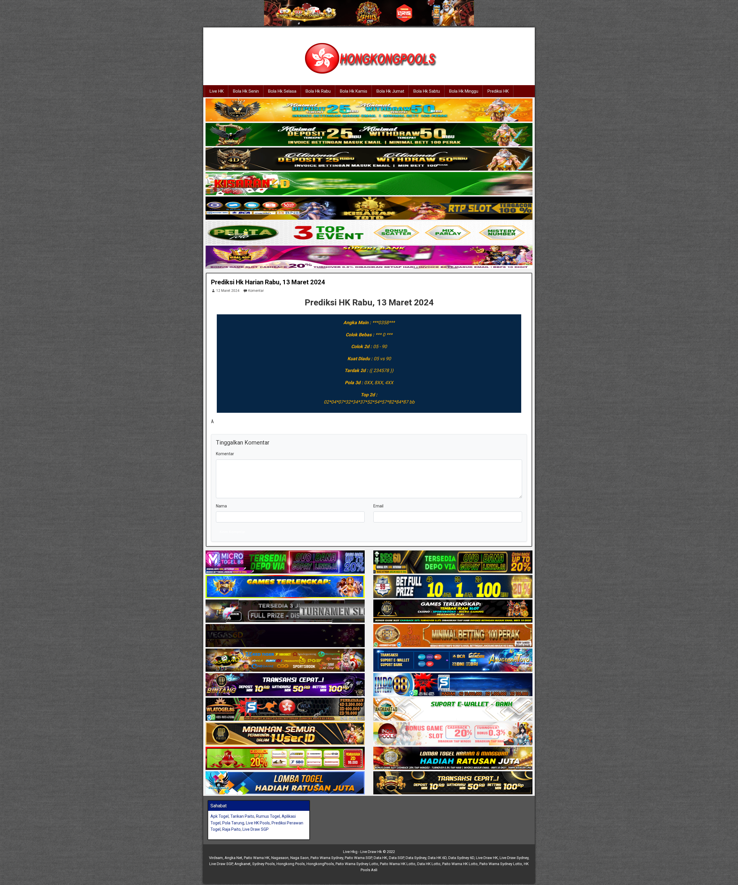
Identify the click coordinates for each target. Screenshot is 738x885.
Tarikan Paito (242, 816)
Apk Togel (219, 816)
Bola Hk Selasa (282, 91)
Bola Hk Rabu (318, 91)
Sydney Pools (263, 864)
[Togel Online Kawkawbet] (285, 611)
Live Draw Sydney (514, 858)
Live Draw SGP (255, 829)
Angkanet (242, 864)
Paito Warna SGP (358, 858)
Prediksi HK (498, 91)
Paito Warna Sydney (326, 858)
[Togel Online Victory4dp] (285, 587)
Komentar (256, 291)
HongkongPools (320, 864)
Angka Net (233, 858)
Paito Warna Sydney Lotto (357, 864)
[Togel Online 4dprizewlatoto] (285, 734)
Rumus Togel (268, 816)
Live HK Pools (258, 823)
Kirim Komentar (232, 532)
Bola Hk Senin (246, 91)
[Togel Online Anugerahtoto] (452, 660)
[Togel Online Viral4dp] (369, 257)
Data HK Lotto (428, 864)
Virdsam (216, 858)
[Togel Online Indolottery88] (452, 685)
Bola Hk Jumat (390, 91)
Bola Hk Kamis (353, 91)
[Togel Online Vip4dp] (452, 611)
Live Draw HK (487, 858)
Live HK (217, 91)
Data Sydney (416, 858)
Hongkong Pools (290, 864)
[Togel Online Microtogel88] (285, 562)
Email (378, 506)
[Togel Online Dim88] (369, 134)
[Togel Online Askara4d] (285, 660)
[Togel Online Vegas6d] (285, 636)
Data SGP (396, 858)
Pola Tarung (233, 823)
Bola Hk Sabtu (426, 91)
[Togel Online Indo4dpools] (285, 783)
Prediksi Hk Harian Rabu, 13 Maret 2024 (268, 282)
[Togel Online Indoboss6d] (452, 562)
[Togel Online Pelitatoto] (369, 233)
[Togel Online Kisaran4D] (369, 184)
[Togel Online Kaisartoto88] (285, 758)
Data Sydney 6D (461, 858)
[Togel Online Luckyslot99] (452, 587)
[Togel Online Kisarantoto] (369, 208)
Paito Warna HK (257, 858)
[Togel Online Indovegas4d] (452, 783)
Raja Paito (231, 829)
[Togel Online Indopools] (452, 734)
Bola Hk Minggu (463, 91)
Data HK (380, 858)
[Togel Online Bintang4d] (285, 685)
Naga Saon (299, 858)
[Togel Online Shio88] (452, 758)
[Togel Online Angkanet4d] (452, 709)
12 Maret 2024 (227, 291)
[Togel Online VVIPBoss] (369, 110)
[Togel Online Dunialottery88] (452, 636)
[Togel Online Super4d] (369, 159)
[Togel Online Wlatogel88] (285, 709)
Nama (221, 506)
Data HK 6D (437, 858)
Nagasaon (280, 858)
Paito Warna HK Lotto (397, 864)
